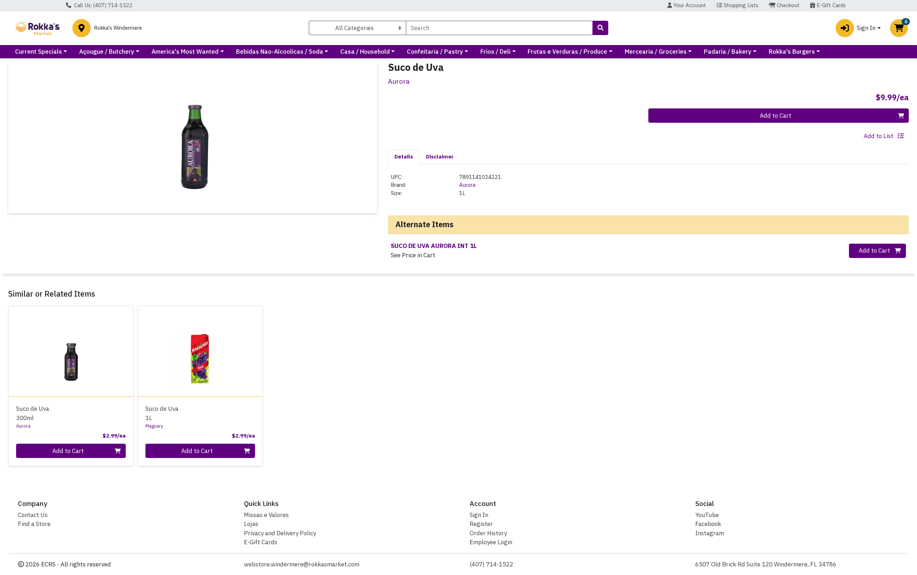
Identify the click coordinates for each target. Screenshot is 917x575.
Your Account (689, 5)
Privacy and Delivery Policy (280, 533)
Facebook (708, 524)
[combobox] (499, 28)
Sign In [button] (866, 28)
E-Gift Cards (830, 5)
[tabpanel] (648, 188)
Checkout (788, 5)
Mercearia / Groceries (656, 51)
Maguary (154, 426)
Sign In (479, 515)
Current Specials (38, 51)
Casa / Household (365, 51)
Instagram (709, 533)
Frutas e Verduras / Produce (567, 51)
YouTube (707, 515)
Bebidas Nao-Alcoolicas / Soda (279, 51)
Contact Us (33, 515)
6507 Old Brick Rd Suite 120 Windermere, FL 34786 (765, 564)
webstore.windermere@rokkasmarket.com (301, 564)
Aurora (467, 184)
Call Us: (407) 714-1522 (103, 5)
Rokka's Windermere (118, 28)
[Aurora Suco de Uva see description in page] (71, 351)
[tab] (403, 156)
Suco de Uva (32, 413)
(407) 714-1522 (491, 564)
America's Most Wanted (185, 51)
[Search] (600, 28)
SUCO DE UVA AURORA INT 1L (434, 246)
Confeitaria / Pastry (435, 51)
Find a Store (34, 524)
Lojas (251, 524)
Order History (488, 533)
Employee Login (491, 542)
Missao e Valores (266, 515)
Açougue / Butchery (106, 51)
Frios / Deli (495, 51)
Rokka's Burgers (792, 51)
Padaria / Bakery (728, 51)
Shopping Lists (740, 5)
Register (481, 524)
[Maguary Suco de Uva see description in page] (200, 351)
